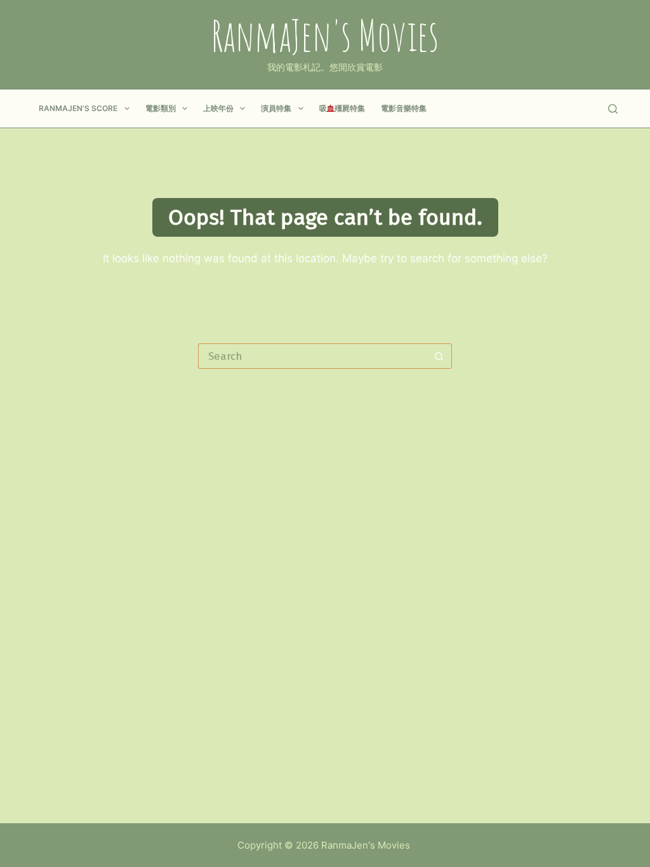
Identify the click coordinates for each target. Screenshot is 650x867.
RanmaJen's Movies (325, 35)
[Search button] (439, 356)
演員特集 (276, 108)
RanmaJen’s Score (78, 108)
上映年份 (218, 108)
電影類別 (160, 108)
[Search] (613, 109)
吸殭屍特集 (342, 108)
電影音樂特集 (404, 108)
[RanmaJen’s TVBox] (583, 108)
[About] (558, 108)
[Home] (533, 108)
